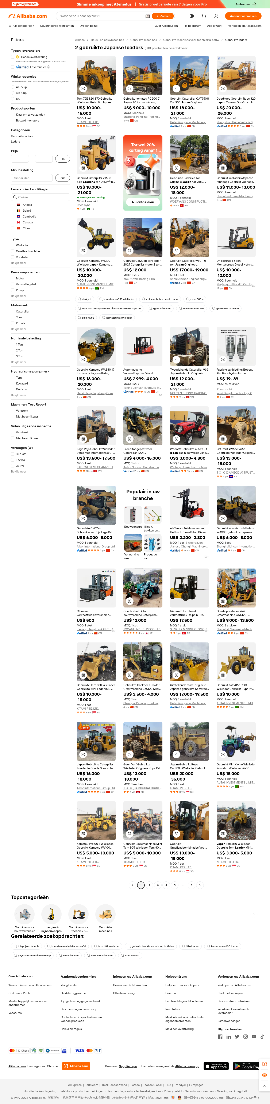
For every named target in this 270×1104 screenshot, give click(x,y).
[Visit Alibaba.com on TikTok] (262, 1036)
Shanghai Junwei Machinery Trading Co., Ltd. (236, 196)
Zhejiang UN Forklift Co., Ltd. (235, 284)
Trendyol (180, 1085)
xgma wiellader (162, 308)
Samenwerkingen (229, 1021)
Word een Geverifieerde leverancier (233, 1011)
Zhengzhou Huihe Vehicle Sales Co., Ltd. (236, 122)
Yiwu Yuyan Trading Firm (139, 278)
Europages (196, 1085)
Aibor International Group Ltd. (96, 546)
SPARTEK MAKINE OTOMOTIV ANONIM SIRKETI (189, 629)
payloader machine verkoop (34, 955)
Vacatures (15, 1013)
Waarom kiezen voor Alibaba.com (29, 985)
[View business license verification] (173, 1098)
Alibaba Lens (17, 1066)
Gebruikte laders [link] (236, 39)
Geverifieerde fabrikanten (130, 985)
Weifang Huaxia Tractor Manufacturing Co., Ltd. (189, 467)
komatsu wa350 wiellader (119, 299)
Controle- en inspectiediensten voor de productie (81, 1019)
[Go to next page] (200, 885)
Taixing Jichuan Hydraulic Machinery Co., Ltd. (142, 387)
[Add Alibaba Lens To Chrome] (76, 1066)
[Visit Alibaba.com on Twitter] (237, 1036)
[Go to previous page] (132, 885)
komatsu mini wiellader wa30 (68, 946)
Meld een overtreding (179, 1029)
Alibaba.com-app (187, 1066)
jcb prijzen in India (28, 946)
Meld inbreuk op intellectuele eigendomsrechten (184, 1019)
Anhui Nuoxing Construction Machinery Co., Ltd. (142, 467)
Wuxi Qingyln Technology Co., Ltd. (236, 393)
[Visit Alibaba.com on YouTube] (253, 1036)
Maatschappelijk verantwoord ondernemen (27, 1003)
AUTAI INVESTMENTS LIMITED (96, 284)
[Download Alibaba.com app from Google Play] (247, 1066)
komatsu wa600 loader (225, 946)
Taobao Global (152, 1085)
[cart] (204, 16)
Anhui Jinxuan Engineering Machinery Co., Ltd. (189, 278)
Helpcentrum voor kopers (182, 985)
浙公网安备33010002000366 (204, 1097)
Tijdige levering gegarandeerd (80, 1001)
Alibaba (80, 39)
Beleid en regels (71, 1029)
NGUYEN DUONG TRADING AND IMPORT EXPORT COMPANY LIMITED (189, 393)
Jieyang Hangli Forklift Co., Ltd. (96, 629)
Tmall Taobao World (114, 1085)
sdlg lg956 (88, 317)
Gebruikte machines (143, 39)
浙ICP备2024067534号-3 (242, 1097)
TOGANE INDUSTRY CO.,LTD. (142, 629)
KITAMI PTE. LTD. (88, 122)
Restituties (172, 1009)
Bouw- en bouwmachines (107, 39)
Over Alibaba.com (20, 976)
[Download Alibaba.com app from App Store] (216, 1066)
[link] (264, 1064)
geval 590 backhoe (227, 308)
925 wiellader (71, 955)
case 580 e (197, 299)
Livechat (171, 993)
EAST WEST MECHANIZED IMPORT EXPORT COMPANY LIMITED (96, 467)
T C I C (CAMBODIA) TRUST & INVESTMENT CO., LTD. (236, 472)
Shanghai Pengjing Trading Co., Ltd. (142, 116)
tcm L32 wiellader (109, 946)
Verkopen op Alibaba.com (234, 985)
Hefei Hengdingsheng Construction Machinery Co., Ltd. (96, 393)
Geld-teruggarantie (73, 993)
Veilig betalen (69, 985)
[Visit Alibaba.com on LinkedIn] (228, 1036)
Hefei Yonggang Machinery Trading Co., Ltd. (189, 122)
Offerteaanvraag (124, 993)
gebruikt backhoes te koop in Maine (153, 946)
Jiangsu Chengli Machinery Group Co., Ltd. (189, 546)
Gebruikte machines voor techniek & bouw (191, 39)
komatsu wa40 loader (119, 317)
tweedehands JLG (193, 308)
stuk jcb (86, 299)
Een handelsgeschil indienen (184, 1001)
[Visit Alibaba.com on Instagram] (245, 1036)
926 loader (192, 946)
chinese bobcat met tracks (162, 299)
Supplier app (128, 1066)
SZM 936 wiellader (102, 955)
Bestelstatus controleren (234, 1001)
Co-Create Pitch (19, 993)
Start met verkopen (230, 993)
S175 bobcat (132, 955)
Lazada (135, 1085)
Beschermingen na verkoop (79, 1009)
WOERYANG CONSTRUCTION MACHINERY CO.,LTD (189, 201)
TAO (168, 1085)
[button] (147, 16)
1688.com (91, 1085)
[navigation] (40, 463)
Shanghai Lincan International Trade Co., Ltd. (236, 546)
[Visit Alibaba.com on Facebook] (220, 1036)
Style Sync (83, 205)
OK (63, 159)
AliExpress (75, 1085)
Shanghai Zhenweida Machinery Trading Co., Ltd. (236, 629)
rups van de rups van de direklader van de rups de (111, 308)
